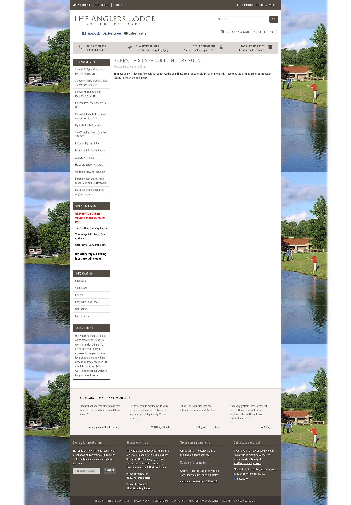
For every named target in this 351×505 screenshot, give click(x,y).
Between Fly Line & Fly (87, 143)
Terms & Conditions (118, 500)
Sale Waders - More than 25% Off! (90, 105)
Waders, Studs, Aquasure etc (90, 171)
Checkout (102, 5)
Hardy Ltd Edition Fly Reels (89, 164)
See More (259, 50)
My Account (81, 5)
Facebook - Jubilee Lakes (103, 33)
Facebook (242, 478)
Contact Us (81, 309)
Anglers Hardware (84, 157)
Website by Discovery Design (203, 500)
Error (143, 66)
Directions (80, 280)
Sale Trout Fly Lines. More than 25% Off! (91, 134)
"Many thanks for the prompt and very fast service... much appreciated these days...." (100, 410)
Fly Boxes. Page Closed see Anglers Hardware (89, 192)
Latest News (137, 33)
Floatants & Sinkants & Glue (90, 150)
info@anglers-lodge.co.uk (247, 463)
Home (133, 66)
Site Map (99, 500)
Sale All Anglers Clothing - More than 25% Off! (89, 94)
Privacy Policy (141, 500)
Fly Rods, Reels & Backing (88, 125)
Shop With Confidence (87, 302)
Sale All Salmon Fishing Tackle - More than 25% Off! (91, 116)
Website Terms (160, 500)
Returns (79, 294)
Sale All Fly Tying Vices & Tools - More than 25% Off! (91, 83)
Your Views (81, 288)
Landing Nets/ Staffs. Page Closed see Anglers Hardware (90, 181)
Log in (118, 5)
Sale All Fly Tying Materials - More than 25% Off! (89, 71)
